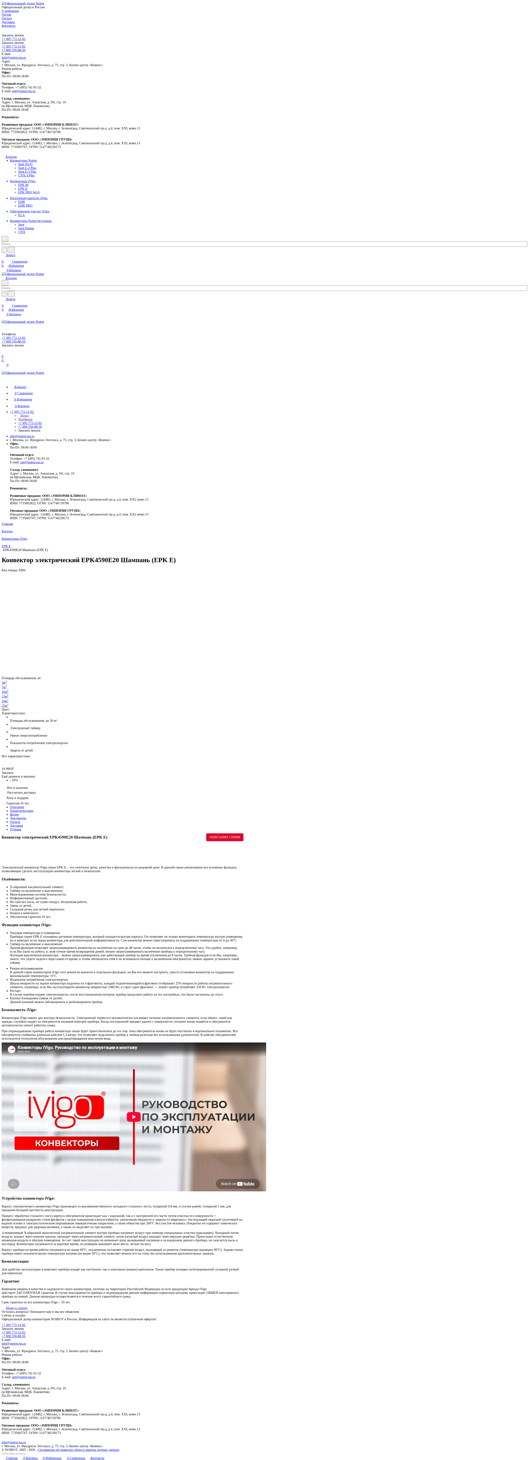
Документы (18, 818)
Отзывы (15, 829)
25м (5, 705)
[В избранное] (3, 764)
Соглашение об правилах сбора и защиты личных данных (78, 1450)
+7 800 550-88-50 (13, 50)
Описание (17, 807)
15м (5, 696)
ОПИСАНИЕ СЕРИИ (224, 837)
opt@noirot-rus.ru (23, 91)
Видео (14, 814)
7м (4, 687)
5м (4, 682)
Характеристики (21, 810)
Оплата (15, 822)
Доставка (16, 825)
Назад (24, 415)
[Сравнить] (4, 760)
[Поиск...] (11, 250)
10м (5, 692)
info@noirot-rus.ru (14, 57)
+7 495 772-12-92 (13, 39)
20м (5, 701)
